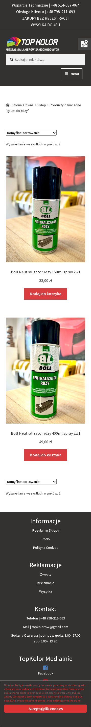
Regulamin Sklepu (45, 530)
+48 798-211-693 (52, 618)
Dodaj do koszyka (45, 293)
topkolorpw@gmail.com (50, 627)
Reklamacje (45, 583)
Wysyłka (45, 591)
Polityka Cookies (45, 547)
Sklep (41, 105)
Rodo (45, 539)
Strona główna (23, 105)
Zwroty (45, 574)
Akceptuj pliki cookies (45, 708)
